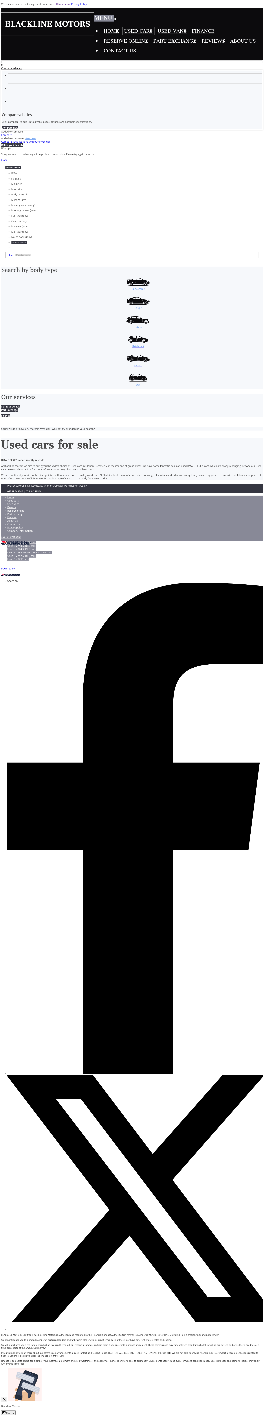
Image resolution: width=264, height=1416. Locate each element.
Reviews (11, 517)
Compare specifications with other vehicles (26, 141)
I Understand (63, 4)
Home (10, 497)
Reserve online (15, 510)
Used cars (13, 500)
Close (4, 160)
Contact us (13, 524)
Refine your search (12, 145)
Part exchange (15, 514)
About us (12, 520)
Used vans (13, 504)
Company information (20, 531)
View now (30, 138)
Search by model (11, 536)
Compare (6, 135)
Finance (11, 507)
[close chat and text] (4, 1399)
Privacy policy (15, 527)
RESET (11, 254)
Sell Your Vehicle (10, 406)
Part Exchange (9, 410)
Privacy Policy (79, 4)
